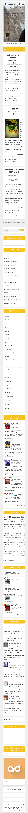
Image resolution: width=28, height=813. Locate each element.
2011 (6, 400)
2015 (6, 331)
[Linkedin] (11, 43)
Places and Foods (10, 572)
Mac (8, 388)
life (16, 64)
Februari (9, 392)
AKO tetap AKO (9, 578)
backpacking (9, 522)
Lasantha (6, 808)
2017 (6, 323)
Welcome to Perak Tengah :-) (14, 56)
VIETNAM (6, 293)
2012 (6, 342)
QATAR (23, 555)
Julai (8, 374)
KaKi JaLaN (8, 459)
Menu (5, 49)
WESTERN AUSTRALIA (10, 282)
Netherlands (17, 555)
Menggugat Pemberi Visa (12, 589)
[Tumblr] (18, 43)
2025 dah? (13, 479)
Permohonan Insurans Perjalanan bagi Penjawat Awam (16, 646)
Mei (8, 381)
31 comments (14, 66)
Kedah (10, 549)
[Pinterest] (17, 43)
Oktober (9, 349)
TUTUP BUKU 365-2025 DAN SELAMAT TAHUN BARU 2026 (16, 462)
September (9, 353)
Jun (8, 377)
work (13, 537)
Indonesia (6, 535)
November (9, 345)
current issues (16, 531)
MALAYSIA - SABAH (9, 265)
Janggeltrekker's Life (11, 423)
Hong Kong (6, 555)
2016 (6, 327)
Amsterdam (20, 553)
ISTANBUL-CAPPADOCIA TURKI (12, 299)
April (8, 385)
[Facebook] (5, 43)
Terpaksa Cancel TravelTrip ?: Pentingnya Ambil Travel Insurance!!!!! (16, 699)
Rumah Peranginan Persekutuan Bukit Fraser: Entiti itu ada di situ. (16, 665)
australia (18, 535)
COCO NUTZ (8, 478)
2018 (6, 320)
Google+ (15, 98)
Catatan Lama (21, 222)
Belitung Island (13, 682)
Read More (20, 93)
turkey (5, 542)
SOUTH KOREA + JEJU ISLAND (12, 275)
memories (6, 537)
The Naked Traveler (11, 588)
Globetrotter (8, 441)
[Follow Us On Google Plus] (6, 781)
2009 (6, 408)
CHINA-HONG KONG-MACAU (12, 289)
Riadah (21, 542)
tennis (5, 531)
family (5, 540)
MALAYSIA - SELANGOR (10, 262)
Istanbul (6, 551)
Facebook (16, 96)
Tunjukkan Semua (21, 505)
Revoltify (6, 783)
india (19, 526)
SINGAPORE (7, 279)
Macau (11, 555)
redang (23, 546)
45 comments (14, 180)
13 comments (14, 115)
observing (10, 560)
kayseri (5, 553)
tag (5, 549)
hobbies (15, 549)
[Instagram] (13, 43)
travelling (16, 517)
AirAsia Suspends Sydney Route (13, 573)
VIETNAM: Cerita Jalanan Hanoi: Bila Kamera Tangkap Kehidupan (16, 426)
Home (5, 255)
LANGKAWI (13, 551)
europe (20, 551)
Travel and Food (10, 594)
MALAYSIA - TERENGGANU (11, 268)
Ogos (8, 356)
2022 (6, 316)
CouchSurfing (7, 544)
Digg (15, 100)
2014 (6, 335)
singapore (18, 533)
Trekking (19, 537)
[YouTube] (15, 43)
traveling (10, 526)
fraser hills (16, 558)
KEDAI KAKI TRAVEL (9, 303)
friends (19, 528)
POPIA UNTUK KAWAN (15, 579)
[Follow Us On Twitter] (5, 781)
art (12, 546)
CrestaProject (12, 807)
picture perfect (12, 553)
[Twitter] (7, 43)
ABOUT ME (7, 258)
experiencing (10, 64)
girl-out (14, 544)
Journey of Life (14, 4)
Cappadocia (13, 542)
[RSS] (20, 43)
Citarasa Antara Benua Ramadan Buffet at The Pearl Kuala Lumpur (16, 445)
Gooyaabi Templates (17, 810)
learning (21, 544)
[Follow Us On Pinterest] (7, 781)
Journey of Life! (10, 493)
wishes (21, 549)
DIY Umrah (6, 546)
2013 (6, 338)
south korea (20, 524)
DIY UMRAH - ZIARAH (10, 296)
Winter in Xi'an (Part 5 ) (17, 596)
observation (7, 533)
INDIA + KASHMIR (9, 272)
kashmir (19, 540)
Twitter (8, 98)
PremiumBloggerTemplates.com (16, 808)
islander (17, 546)
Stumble (8, 100)
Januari (9, 396)
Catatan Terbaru (7, 222)
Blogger (19, 789)
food (12, 540)
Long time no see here (11, 494)
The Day (14, 109)
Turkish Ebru (8, 558)
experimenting (8, 528)
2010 (6, 404)
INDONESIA (7, 286)
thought (19, 64)
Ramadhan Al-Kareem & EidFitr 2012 (14, 170)
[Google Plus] (9, 43)
